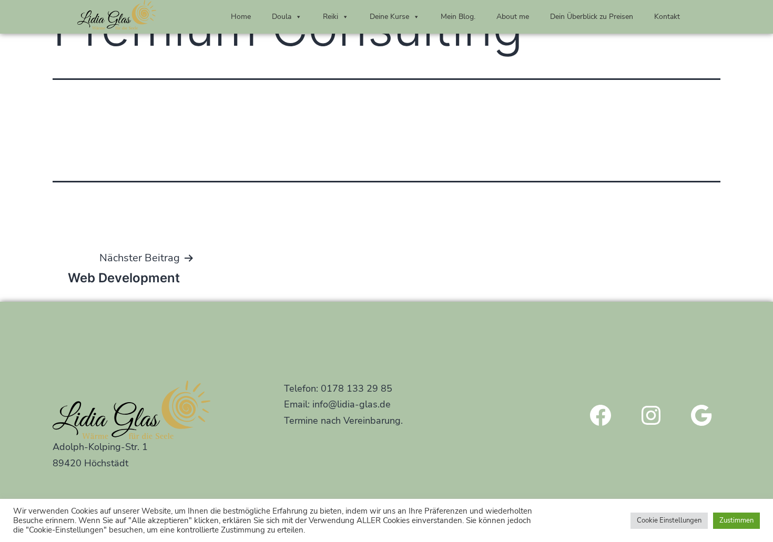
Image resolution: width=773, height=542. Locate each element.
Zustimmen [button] (736, 520)
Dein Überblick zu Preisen (591, 17)
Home (241, 17)
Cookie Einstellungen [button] (669, 520)
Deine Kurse (389, 17)
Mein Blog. (458, 17)
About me (512, 17)
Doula (281, 17)
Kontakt (667, 17)
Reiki (330, 17)
